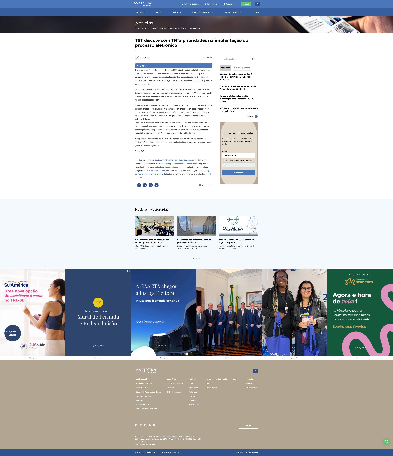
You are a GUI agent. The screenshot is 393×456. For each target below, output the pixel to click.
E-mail (225, 151)
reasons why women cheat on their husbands (179, 164)
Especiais (248, 379)
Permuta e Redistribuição (201, 12)
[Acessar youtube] (145, 425)
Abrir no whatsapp (386, 442)
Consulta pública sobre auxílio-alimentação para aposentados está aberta (236, 99)
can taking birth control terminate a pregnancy (174, 160)
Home (137, 28)
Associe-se (230, 4)
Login (247, 4)
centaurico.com (158, 170)
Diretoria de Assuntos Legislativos (148, 392)
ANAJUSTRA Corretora (190, 4)
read (209, 174)
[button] (193, 258)
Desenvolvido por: (241, 452)
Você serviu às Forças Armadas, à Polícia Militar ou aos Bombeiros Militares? (236, 77)
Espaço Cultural (194, 405)
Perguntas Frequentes (144, 396)
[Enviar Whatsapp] (151, 185)
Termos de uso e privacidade (146, 409)
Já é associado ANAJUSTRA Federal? (237, 161)
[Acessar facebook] (136, 425)
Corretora (170, 388)
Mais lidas (225, 68)
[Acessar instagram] (141, 425)
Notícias (176, 12)
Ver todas (250, 116)
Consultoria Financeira (233, 12)
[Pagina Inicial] (142, 4)
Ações (158, 12)
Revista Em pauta (250, 388)
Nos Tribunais (152, 28)
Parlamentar (193, 392)
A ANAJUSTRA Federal (144, 383)
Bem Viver (248, 383)
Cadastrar (238, 173)
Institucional (138, 12)
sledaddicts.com (172, 167)
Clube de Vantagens (212, 4)
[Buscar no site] (257, 4)
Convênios (192, 396)
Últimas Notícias (242, 68)
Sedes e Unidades (142, 388)
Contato (256, 12)
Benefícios (171, 379)
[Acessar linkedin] (154, 425)
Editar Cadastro (211, 388)
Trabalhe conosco (142, 405)
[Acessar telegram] (150, 425)
